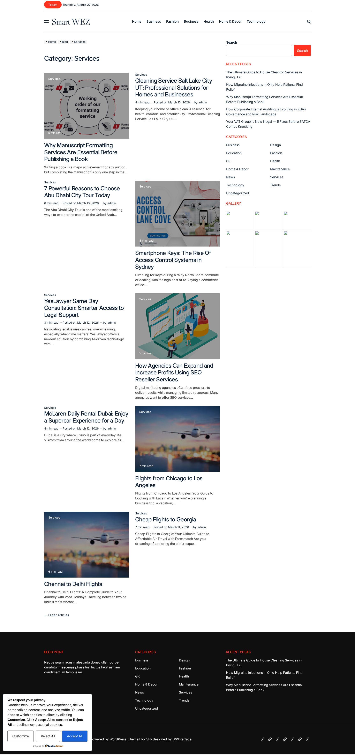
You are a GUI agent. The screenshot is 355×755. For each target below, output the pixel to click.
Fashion (172, 21)
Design (275, 145)
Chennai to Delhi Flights (73, 583)
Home (136, 21)
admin (202, 102)
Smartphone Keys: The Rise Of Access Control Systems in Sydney (173, 259)
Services (54, 78)
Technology (256, 21)
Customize (20, 736)
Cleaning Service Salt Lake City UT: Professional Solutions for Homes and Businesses (173, 87)
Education (234, 153)
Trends (275, 185)
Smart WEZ (71, 21)
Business (153, 21)
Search (231, 42)
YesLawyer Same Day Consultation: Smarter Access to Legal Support (84, 308)
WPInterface (182, 739)
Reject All (48, 736)
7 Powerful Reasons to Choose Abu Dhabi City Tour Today (82, 192)
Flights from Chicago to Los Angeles (169, 482)
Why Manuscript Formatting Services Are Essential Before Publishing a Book (80, 152)
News (230, 177)
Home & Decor (230, 21)
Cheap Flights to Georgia (165, 519)
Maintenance (280, 169)
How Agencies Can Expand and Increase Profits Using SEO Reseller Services (174, 372)
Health (209, 21)
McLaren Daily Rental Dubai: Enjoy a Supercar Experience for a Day (86, 417)
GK (228, 161)
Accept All (75, 736)
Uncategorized (237, 193)
